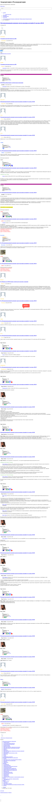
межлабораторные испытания (5, 53)
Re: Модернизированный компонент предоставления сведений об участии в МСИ (18, 150)
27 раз (10, 403)
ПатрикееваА (4, 388)
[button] (2, 26)
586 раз (10, 79)
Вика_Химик (4, 495)
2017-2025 (2, 790)
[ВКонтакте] (1, 50)
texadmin (3, 222)
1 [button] (2, 27)
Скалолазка (4, 68)
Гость (3, 176)
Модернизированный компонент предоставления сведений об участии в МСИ (22, 23)
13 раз (10, 147)
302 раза (10, 164)
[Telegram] (2, 50)
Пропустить (2, 6)
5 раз (9, 240)
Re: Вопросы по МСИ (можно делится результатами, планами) (14, 281)
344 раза (10, 347)
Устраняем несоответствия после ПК (8, 38)
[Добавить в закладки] (2, 20)
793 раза (10, 215)
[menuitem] (7, 14)
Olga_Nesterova (5, 476)
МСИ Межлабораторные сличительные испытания (11, 82)
